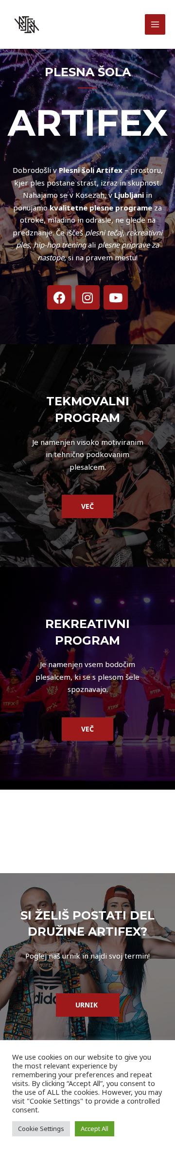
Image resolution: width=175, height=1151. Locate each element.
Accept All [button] (94, 1128)
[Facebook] (59, 297)
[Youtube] (116, 297)
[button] (87, 506)
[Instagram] (87, 297)
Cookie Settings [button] (41, 1128)
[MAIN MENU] (155, 24)
